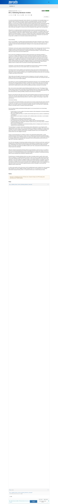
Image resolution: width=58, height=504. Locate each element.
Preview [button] (41, 499)
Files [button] (11, 489)
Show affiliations (46, 16)
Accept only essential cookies (42, 501)
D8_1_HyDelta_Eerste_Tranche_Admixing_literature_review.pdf (20, 492)
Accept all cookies (33, 501)
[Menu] (48, 2)
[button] (29, 184)
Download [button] (46, 499)
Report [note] (43, 10)
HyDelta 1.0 (12, 6)
